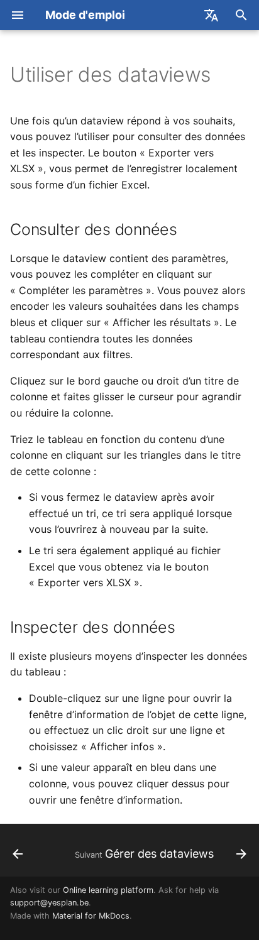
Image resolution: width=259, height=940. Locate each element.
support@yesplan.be (49, 902)
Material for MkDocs (91, 916)
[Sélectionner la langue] (211, 15)
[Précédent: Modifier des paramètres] (18, 854)
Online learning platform (108, 890)
